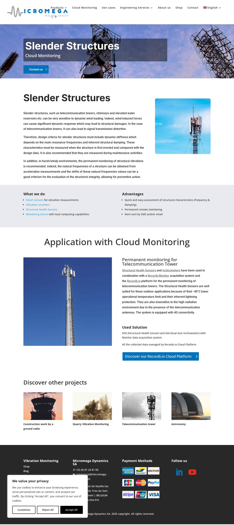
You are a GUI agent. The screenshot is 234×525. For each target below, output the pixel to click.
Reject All (48, 509)
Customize (24, 509)
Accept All (71, 509)
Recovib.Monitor (158, 275)
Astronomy (178, 424)
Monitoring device (37, 214)
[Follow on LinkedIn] (179, 472)
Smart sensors (35, 200)
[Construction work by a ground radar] (43, 406)
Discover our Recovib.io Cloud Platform (158, 356)
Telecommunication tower (138, 424)
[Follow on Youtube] (192, 472)
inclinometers (171, 270)
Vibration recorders (38, 204)
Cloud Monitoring (84, 7)
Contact (193, 7)
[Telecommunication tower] (141, 406)
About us (164, 7)
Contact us (36, 69)
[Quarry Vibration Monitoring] (92, 406)
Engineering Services (135, 7)
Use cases (109, 7)
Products (57, 7)
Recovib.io (134, 281)
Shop (179, 7)
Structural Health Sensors (41, 209)
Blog (26, 471)
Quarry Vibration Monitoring (91, 424)
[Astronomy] (191, 406)
